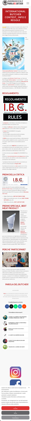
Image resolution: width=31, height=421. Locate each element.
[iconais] (15, 372)
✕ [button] (28, 387)
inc (19, 295)
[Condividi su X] (11, 306)
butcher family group (22, 293)
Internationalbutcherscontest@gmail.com (16, 156)
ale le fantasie (9, 293)
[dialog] (15, 403)
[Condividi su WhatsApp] (16, 306)
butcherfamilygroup (9, 295)
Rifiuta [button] (15, 413)
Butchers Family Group (15, 78)
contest (16, 295)
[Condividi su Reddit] (24, 306)
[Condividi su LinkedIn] (20, 306)
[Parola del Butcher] (12, 3)
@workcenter (11, 84)
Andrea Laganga (12, 79)
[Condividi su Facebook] (7, 306)
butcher (15, 293)
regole (14, 298)
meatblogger (24, 296)
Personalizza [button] (15, 418)
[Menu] (26, 3)
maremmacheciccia (16, 296)
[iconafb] (15, 385)
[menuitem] (26, 3)
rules (17, 298)
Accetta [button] (15, 408)
